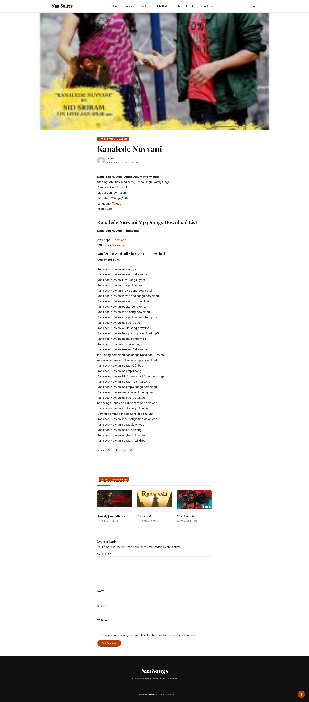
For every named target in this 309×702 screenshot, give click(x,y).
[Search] (254, 6)
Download (119, 240)
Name (102, 591)
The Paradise (186, 516)
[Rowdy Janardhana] (114, 501)
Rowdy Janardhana (111, 516)
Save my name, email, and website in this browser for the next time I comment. (149, 635)
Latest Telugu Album (113, 139)
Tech (177, 6)
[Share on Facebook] (116, 450)
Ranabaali (145, 516)
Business (130, 6)
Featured (146, 6)
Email (101, 605)
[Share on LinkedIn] (124, 450)
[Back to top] (301, 694)
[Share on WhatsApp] (131, 450)
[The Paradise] (194, 501)
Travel (189, 6)
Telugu (116, 203)
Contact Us (205, 6)
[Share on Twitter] (109, 450)
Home (115, 6)
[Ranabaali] (154, 501)
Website (102, 620)
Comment (104, 553)
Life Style (162, 6)
